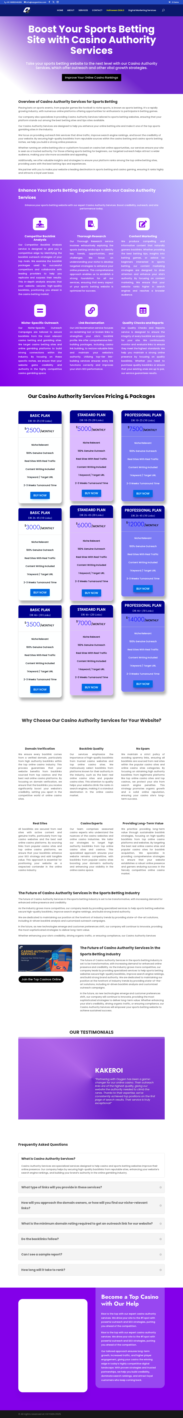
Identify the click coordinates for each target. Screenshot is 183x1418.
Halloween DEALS (115, 10)
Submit (69, 1375)
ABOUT (70, 10)
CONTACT (97, 10)
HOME (60, 10)
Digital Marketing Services (142, 10)
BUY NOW (40, 495)
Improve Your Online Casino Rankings (91, 78)
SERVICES (83, 10)
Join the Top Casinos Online (41, 979)
